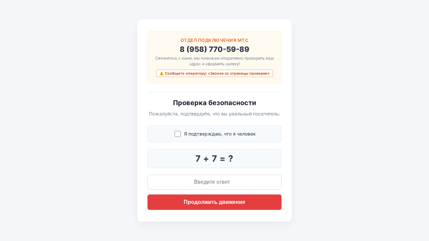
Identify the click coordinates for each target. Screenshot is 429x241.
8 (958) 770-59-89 (214, 49)
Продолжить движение (214, 202)
